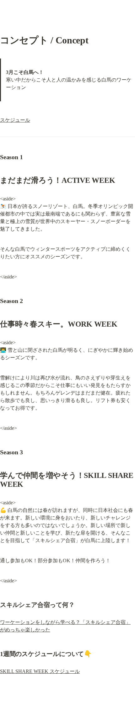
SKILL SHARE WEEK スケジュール (40, 671)
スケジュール (15, 120)
